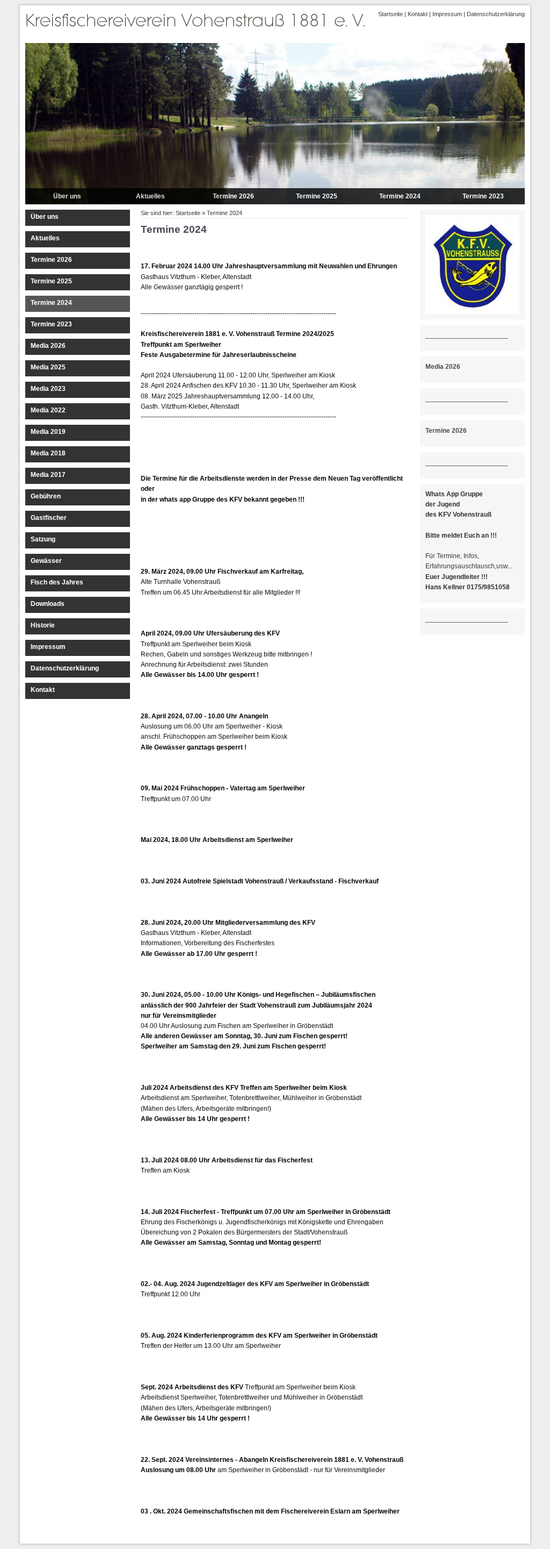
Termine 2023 (483, 196)
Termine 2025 (316, 196)
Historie (43, 625)
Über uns (67, 196)
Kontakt (418, 14)
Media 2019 (48, 432)
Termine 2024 (400, 196)
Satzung (43, 539)
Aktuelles (150, 196)
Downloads (47, 604)
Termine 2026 (233, 196)
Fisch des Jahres (57, 582)
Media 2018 (48, 453)
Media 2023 (48, 388)
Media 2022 (48, 410)
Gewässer (46, 561)
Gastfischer (49, 518)
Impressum (447, 14)
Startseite (390, 14)
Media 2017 (48, 475)
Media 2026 (48, 345)
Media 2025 (48, 367)
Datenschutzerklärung (496, 14)
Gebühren (46, 496)
